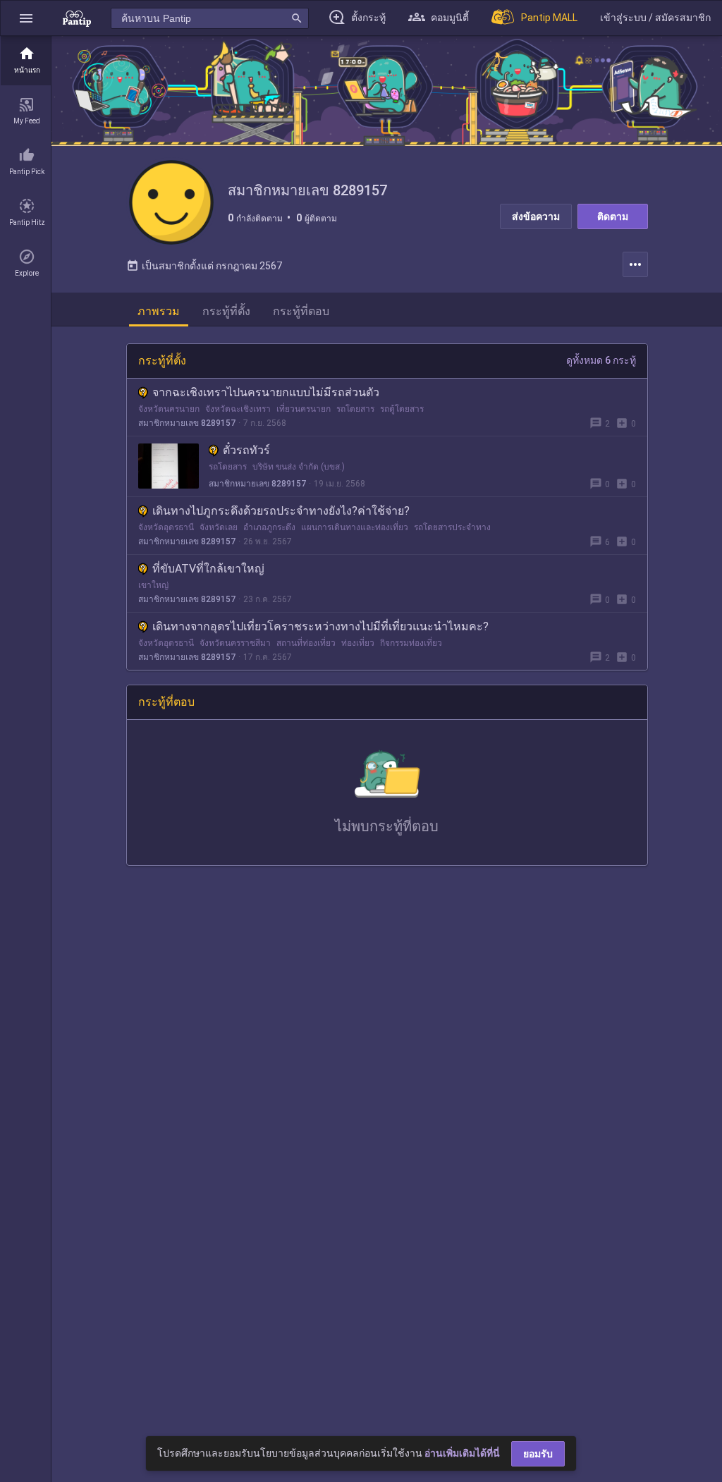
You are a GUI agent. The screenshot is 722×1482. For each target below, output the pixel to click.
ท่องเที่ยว (357, 643)
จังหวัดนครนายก (169, 409)
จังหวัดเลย (219, 527)
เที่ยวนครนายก (303, 409)
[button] (26, 18)
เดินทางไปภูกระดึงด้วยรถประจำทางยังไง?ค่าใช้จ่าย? (281, 511)
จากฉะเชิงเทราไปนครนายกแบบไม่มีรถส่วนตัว (265, 392)
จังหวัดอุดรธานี (166, 527)
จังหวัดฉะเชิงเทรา (238, 409)
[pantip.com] (76, 18)
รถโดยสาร (355, 409)
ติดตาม (612, 216)
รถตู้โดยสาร (402, 409)
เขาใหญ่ (153, 585)
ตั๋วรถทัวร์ (246, 450)
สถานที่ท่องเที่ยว (306, 643)
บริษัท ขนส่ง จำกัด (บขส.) (298, 467)
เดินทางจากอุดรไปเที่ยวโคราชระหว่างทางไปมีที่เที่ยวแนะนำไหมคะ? (320, 626)
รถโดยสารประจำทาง (452, 527)
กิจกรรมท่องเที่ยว (411, 643)
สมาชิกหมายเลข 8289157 (186, 423)
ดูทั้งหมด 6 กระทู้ (601, 360)
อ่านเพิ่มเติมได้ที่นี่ (462, 1453)
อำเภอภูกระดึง (269, 527)
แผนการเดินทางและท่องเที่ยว (354, 527)
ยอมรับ (538, 1453)
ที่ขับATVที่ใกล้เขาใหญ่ (208, 568)
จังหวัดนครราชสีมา (235, 643)
